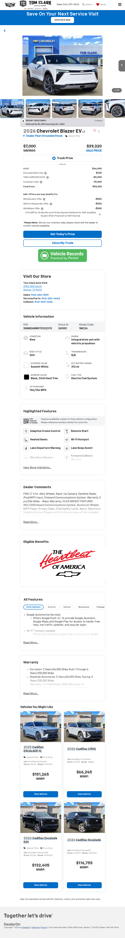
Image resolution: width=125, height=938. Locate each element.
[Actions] (99, 131)
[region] (62, 198)
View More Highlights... (37, 467)
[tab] (33, 607)
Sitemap (36, 927)
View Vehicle (40, 794)
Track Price (65, 158)
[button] (4, 30)
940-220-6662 (51, 298)
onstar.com (80, 634)
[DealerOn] (12, 924)
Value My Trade (62, 243)
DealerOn (26, 927)
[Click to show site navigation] (120, 5)
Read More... (31, 522)
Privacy (44, 927)
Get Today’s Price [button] (62, 234)
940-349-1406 (44, 302)
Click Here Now (62, 20)
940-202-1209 (40, 295)
